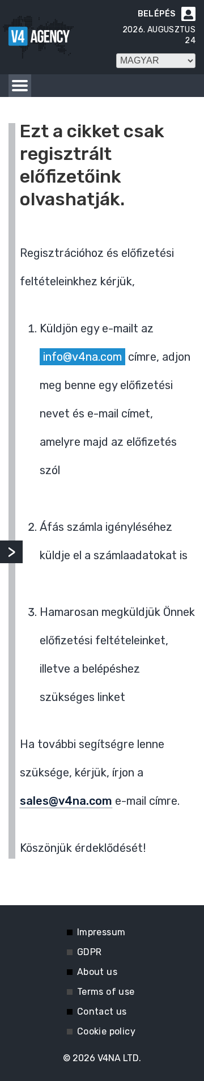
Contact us (102, 1011)
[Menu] (19, 85)
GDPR (89, 952)
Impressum (101, 932)
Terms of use (106, 991)
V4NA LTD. (119, 1058)
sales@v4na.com (66, 801)
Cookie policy (106, 1031)
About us (97, 971)
